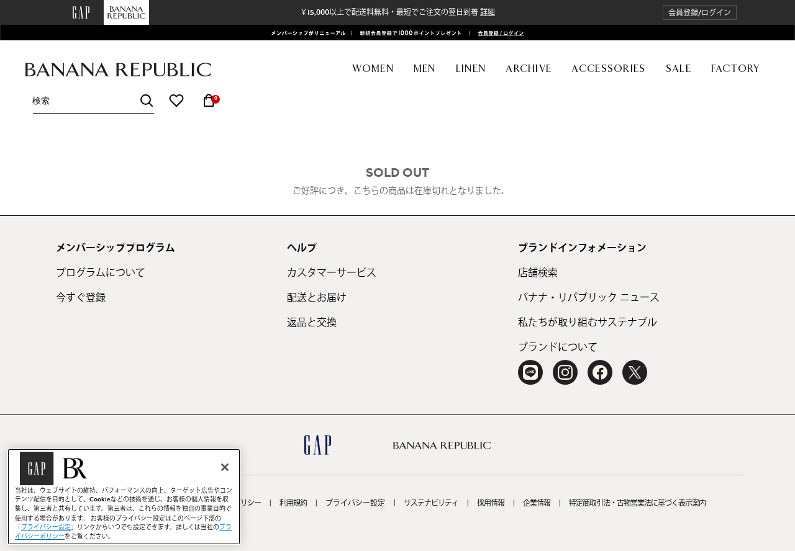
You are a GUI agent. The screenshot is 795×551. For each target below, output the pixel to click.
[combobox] (93, 101)
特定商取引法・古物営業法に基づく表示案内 (637, 503)
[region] (123, 497)
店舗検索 (538, 273)
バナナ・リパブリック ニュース (589, 298)
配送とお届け (317, 298)
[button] (699, 13)
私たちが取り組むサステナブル (587, 323)
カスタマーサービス (331, 273)
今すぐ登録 (81, 298)
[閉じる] (224, 467)
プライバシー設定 (355, 503)
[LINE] (530, 372)
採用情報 (490, 503)
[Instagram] (565, 372)
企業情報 (536, 503)
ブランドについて (557, 347)
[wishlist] (176, 100)
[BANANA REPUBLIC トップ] (118, 70)
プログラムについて (100, 273)
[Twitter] (634, 372)
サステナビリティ (431, 503)
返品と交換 (312, 323)
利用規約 (293, 503)
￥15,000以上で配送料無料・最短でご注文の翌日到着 (397, 12)
